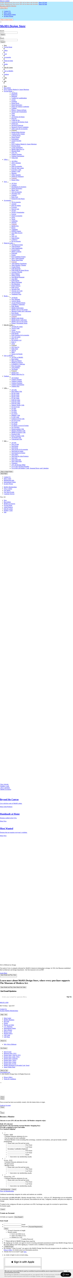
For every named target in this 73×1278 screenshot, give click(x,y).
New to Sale (15, 444)
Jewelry (13, 210)
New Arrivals (4, 784)
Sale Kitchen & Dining (18, 453)
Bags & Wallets (16, 205)
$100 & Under (15, 400)
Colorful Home (16, 135)
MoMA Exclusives (17, 362)
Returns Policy (8, 1033)
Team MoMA (15, 367)
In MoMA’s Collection (18, 364)
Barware (14, 118)
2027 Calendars (5, 788)
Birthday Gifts (15, 415)
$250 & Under (15, 403)
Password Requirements (35, 1226)
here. (25, 1252)
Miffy (13, 352)
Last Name (29, 1147)
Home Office (15, 180)
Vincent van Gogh (16, 291)
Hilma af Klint (15, 275)
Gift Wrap (7, 1037)
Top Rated (14, 369)
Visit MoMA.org (5, 1072)
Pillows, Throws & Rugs (18, 110)
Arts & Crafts (15, 328)
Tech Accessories (16, 192)
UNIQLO (14, 239)
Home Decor (15, 103)
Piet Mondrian (15, 284)
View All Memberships (7, 1191)
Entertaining (15, 139)
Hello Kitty (14, 349)
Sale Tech (14, 458)
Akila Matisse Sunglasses (19, 263)
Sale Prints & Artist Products (20, 456)
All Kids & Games (17, 326)
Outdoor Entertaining (17, 156)
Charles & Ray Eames (18, 134)
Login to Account (5, 1105)
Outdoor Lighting (16, 381)
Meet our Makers (16, 361)
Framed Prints (15, 250)
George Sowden (16, 140)
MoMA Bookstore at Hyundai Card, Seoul (16, 1065)
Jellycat (13, 350)
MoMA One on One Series (19, 309)
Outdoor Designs (16, 154)
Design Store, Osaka (10, 1062)
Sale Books (14, 446)
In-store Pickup (8, 484)
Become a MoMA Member (8, 6)
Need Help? (4, 8)
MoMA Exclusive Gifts (18, 432)
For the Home (8, 47)
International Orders (10, 14)
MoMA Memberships (10, 487)
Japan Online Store (9, 1067)
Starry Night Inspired (17, 258)
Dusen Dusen (15, 137)
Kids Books (15, 333)
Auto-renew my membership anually (21, 1157)
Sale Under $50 (16, 459)
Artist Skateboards (16, 248)
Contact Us (7, 11)
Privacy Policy (8, 1077)
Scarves (13, 214)
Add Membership (5, 1189)
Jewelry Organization (17, 212)
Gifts (5, 78)
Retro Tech (14, 197)
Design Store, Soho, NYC (12, 1057)
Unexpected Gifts (16, 439)
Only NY (14, 152)
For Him (14, 410)
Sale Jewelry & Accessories (19, 449)
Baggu (13, 227)
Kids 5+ (13, 342)
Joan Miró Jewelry (17, 233)
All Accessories (16, 202)
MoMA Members (9, 1020)
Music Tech (14, 190)
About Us (3, 1040)
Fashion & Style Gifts (17, 419)
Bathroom (14, 94)
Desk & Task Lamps (17, 168)
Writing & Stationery (17, 176)
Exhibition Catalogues (18, 304)
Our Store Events (9, 492)
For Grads (14, 422)
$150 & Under (15, 401)
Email (27, 1154)
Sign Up (69, 997)
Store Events (7, 1052)
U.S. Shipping (8, 1026)
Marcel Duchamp (16, 282)
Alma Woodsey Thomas (18, 265)
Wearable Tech (15, 193)
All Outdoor (15, 378)
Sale (5, 81)
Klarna (6, 1023)
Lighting (14, 108)
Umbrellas (14, 221)
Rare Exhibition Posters (18, 256)
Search (2, 31)
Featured (14, 178)
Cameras (14, 185)
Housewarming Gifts (17, 429)
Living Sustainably (17, 147)
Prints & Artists (8, 61)
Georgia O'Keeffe (16, 272)
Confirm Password (27, 1239)
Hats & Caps (15, 209)
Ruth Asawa (15, 287)
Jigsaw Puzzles (15, 332)
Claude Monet (15, 267)
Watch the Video (13, 987)
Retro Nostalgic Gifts (17, 436)
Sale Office (14, 454)
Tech (5, 54)
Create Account (9, 1246)
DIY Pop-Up (15, 347)
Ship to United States (7, 19)
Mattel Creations (16, 251)
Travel (13, 219)
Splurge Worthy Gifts (17, 405)
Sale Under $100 (16, 461)
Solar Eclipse (15, 238)
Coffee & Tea (15, 120)
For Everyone (15, 407)
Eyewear (14, 207)
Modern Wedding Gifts (18, 430)
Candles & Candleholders (19, 98)
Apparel (13, 204)
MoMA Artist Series (17, 318)
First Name (29, 1145)
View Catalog (8, 488)
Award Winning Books (18, 303)
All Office (14, 161)
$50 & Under (15, 396)
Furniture (14, 101)
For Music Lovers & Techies (20, 425)
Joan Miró (14, 279)
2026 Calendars (16, 163)
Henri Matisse (15, 274)
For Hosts (14, 424)
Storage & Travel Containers (20, 127)
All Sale (13, 442)
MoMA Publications (17, 308)
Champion (14, 229)
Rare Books (15, 313)
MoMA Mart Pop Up (17, 149)
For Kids (14, 412)
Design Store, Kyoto (10, 1063)
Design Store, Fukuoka (11, 1058)
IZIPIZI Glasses (16, 231)
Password (25, 1226)
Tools (13, 113)
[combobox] (9, 33)
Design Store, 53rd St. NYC (12, 1055)
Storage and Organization (19, 111)
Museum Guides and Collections (21, 311)
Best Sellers (7, 88)
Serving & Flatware (17, 125)
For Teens (14, 413)
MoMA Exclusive (5, 789)
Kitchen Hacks (15, 146)
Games (13, 330)
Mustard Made (15, 151)
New (5, 45)
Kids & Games (8, 67)
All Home (14, 93)
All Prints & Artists (17, 245)
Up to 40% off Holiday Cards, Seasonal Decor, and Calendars (30, 468)
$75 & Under (15, 398)
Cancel (14, 1189)
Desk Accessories (16, 166)
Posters (13, 255)
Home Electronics (16, 105)
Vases (13, 115)
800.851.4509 (4, 1002)
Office (6, 50)
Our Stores (7, 490)
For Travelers (15, 427)
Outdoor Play (15, 386)
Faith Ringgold (15, 268)
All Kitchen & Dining (18, 117)
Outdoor (6, 74)
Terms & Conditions (10, 1079)
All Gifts (14, 390)
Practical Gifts (15, 434)
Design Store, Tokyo (10, 1060)
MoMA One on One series (19, 321)
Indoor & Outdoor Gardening (20, 106)
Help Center (7, 13)
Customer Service (9, 494)
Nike (12, 234)
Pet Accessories (16, 241)
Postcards (14, 253)
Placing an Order (9, 1025)
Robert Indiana (15, 285)
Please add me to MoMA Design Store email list (20, 1241)
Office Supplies (16, 175)
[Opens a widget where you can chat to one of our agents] (66, 1274)
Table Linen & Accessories (19, 129)
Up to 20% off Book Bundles (20, 466)
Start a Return (8, 1030)
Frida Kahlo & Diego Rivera (20, 270)
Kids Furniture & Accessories (20, 335)
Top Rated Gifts (16, 437)
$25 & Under (15, 393)
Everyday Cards (16, 169)
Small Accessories (16, 216)
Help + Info (4, 1014)
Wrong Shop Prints (17, 260)
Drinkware (14, 123)
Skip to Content (4, 1)
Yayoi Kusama (15, 292)
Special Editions (16, 314)
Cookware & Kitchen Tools (19, 122)
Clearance (14, 463)
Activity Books (16, 301)
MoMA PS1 (15, 226)
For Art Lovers (15, 420)
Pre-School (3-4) (16, 340)
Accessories (7, 57)
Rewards (6, 1021)
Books (6, 64)
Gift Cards (7, 1035)
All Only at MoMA (17, 357)
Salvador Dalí (15, 289)
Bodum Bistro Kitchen (18, 132)
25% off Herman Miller (18, 465)
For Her (13, 408)
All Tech (14, 183)
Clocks (13, 100)
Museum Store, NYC (10, 1053)
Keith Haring (15, 280)
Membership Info (9, 480)
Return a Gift (8, 1032)
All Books (14, 297)
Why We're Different (10, 1044)
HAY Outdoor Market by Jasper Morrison (16, 89)
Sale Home (14, 448)
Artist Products (15, 246)
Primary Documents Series (19, 323)
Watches (13, 222)
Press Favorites (15, 366)
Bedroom (14, 96)
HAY (13, 142)
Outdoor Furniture (16, 383)
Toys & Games (15, 337)
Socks (13, 217)
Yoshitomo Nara (16, 294)
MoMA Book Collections (19, 320)
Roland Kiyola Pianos (18, 198)
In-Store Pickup (8, 16)
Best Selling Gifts (16, 391)
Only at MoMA (8, 71)
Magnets (14, 173)
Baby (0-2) (14, 338)
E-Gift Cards (15, 417)
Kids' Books (15, 306)
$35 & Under (15, 395)
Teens (13, 343)
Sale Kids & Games (17, 451)
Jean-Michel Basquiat (17, 277)
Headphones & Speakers (18, 187)
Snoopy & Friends (16, 354)
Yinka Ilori (14, 158)
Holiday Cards (15, 171)
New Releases (15, 299)
